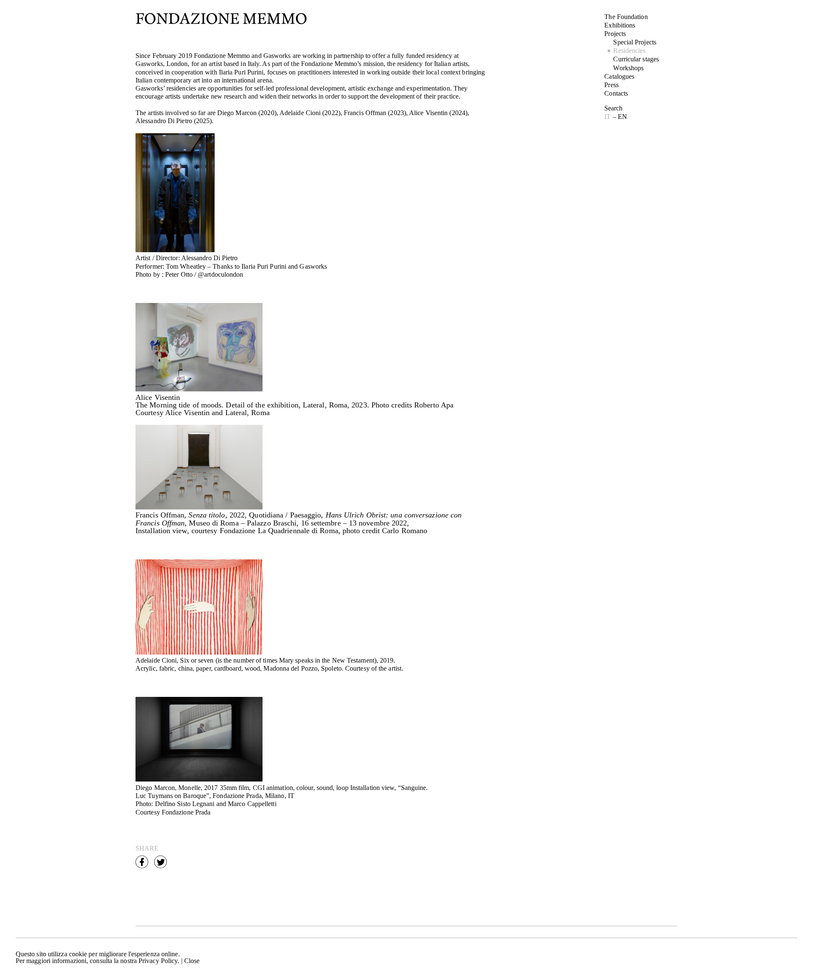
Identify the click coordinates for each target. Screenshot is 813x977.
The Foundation (625, 16)
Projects (615, 33)
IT (608, 116)
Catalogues (619, 76)
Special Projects (634, 42)
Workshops (628, 68)
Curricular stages (636, 59)
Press (611, 84)
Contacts (616, 93)
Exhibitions (619, 25)
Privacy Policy (157, 960)
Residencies (629, 50)
